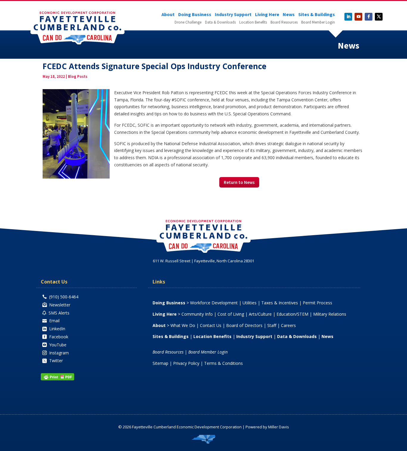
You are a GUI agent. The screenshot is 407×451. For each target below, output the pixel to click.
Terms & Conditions (223, 363)
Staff (271, 325)
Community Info (197, 314)
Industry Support (233, 14)
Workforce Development (214, 303)
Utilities (250, 303)
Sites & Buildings (316, 14)
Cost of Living (231, 314)
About (168, 14)
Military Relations (329, 314)
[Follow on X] (379, 17)
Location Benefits (253, 22)
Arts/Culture (260, 314)
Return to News (239, 182)
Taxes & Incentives (279, 303)
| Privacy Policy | (186, 363)
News (289, 14)
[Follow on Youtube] (358, 17)
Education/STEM (292, 314)
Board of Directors (244, 325)
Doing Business (194, 14)
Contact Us (210, 325)
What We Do (182, 325)
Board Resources (284, 22)
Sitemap (160, 363)
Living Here (267, 14)
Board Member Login (318, 22)
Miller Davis (278, 427)
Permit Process (317, 303)
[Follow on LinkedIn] (348, 17)
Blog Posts (77, 76)
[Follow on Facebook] (368, 17)
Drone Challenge (188, 22)
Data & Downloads (220, 22)
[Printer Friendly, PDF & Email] (57, 379)
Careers (288, 325)
